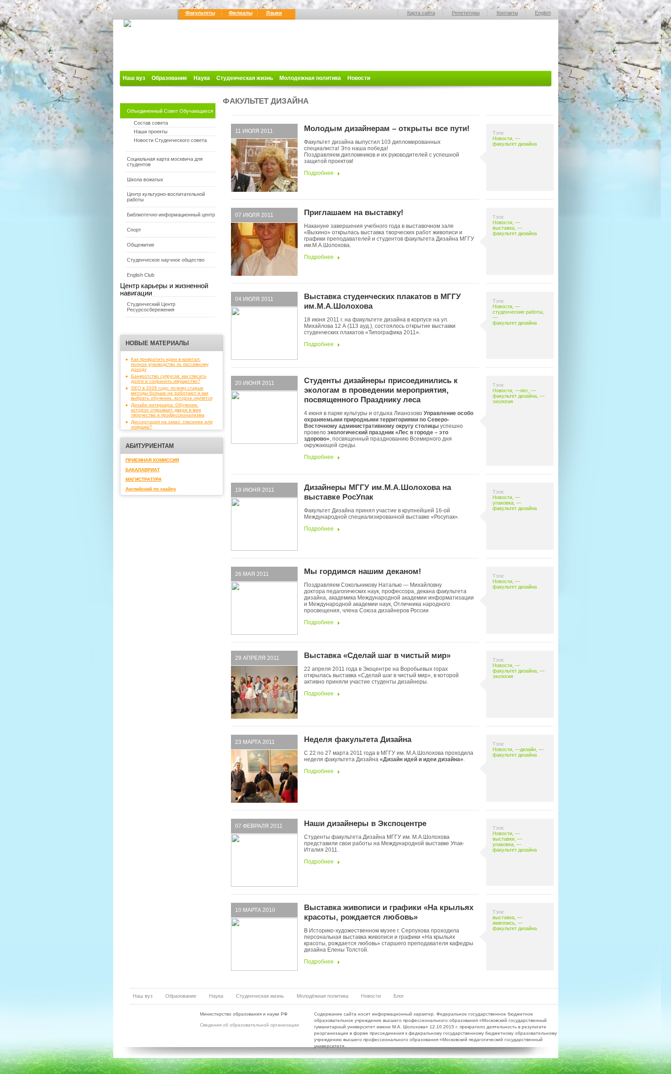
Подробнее (319, 173)
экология (503, 401)
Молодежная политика (310, 78)
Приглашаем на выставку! (354, 212)
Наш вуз (134, 78)
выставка (503, 228)
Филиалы (240, 13)
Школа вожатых (145, 179)
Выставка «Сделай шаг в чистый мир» (377, 655)
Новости (358, 78)
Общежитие (140, 244)
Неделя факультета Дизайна (357, 739)
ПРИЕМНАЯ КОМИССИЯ (152, 460)
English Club (140, 275)
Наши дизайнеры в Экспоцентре (365, 823)
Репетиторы (466, 13)
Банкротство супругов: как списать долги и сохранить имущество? (168, 379)
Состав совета (151, 123)
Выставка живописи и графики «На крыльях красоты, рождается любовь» (388, 912)
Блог (398, 996)
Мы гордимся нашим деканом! (362, 571)
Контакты (507, 13)
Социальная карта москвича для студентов (165, 161)
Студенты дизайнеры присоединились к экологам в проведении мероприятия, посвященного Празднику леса (381, 390)
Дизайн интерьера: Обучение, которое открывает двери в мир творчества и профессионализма (167, 409)
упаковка (503, 502)
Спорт (134, 229)
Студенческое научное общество (165, 260)
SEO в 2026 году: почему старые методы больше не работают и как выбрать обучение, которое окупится (171, 392)
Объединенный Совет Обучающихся (170, 111)
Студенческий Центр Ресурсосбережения (151, 306)
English (543, 13)
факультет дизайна (515, 144)
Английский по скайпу (151, 488)
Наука (202, 78)
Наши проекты (151, 131)
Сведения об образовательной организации (249, 1024)
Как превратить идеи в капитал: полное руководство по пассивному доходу (170, 364)
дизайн (528, 749)
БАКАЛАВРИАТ (143, 469)
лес (524, 390)
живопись (504, 923)
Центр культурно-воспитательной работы (166, 196)
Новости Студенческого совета (170, 140)
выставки (503, 839)
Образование (169, 78)
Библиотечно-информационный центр (171, 214)
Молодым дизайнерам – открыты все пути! (387, 128)
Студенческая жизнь (244, 78)
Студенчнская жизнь (260, 996)
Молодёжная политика (322, 996)
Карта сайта (421, 13)
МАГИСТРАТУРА (144, 479)
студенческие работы (518, 312)
